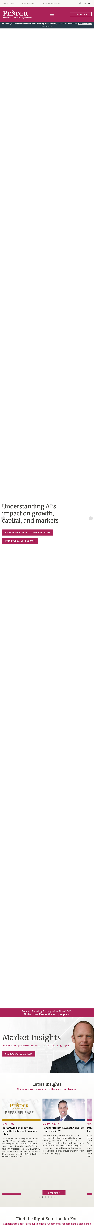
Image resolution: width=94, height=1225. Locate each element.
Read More (37, 1193)
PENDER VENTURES (27, 3)
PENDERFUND (8, 3)
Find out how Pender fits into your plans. (47, 1014)
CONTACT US (81, 14)
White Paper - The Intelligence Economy (27, 532)
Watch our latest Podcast (20, 541)
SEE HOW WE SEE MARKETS (19, 1054)
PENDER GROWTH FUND (50, 3)
